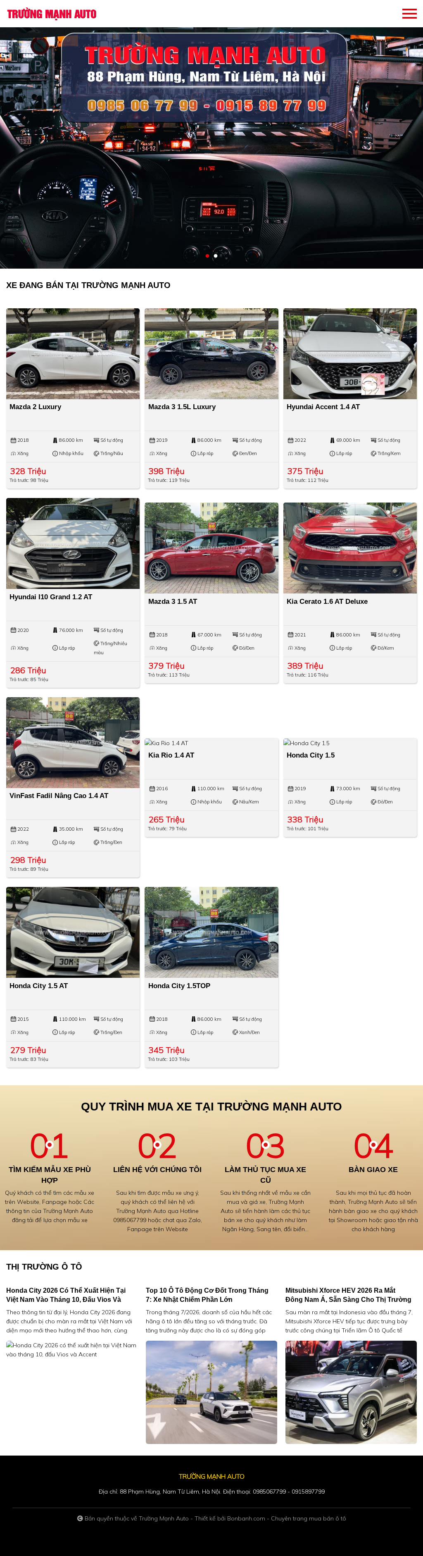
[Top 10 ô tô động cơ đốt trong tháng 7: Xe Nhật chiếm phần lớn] (211, 1391)
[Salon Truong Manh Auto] (51, 14)
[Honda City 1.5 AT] (73, 932)
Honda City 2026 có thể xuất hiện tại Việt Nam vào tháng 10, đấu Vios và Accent (66, 1299)
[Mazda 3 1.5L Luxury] (211, 353)
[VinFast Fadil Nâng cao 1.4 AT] (73, 742)
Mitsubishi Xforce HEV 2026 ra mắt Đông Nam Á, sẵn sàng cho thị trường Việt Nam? (348, 1299)
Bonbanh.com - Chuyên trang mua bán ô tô (286, 1518)
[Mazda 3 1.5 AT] (211, 548)
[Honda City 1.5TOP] (211, 932)
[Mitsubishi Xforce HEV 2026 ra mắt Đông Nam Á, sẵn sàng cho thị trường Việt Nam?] (351, 1391)
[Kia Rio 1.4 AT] (211, 743)
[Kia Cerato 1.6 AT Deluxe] (350, 548)
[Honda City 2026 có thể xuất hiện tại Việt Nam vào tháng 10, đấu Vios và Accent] (72, 1349)
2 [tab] (216, 256)
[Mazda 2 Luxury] (73, 353)
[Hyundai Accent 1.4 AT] (350, 353)
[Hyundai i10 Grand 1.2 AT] (73, 543)
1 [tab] (207, 256)
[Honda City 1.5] (350, 743)
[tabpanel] (211, 134)
